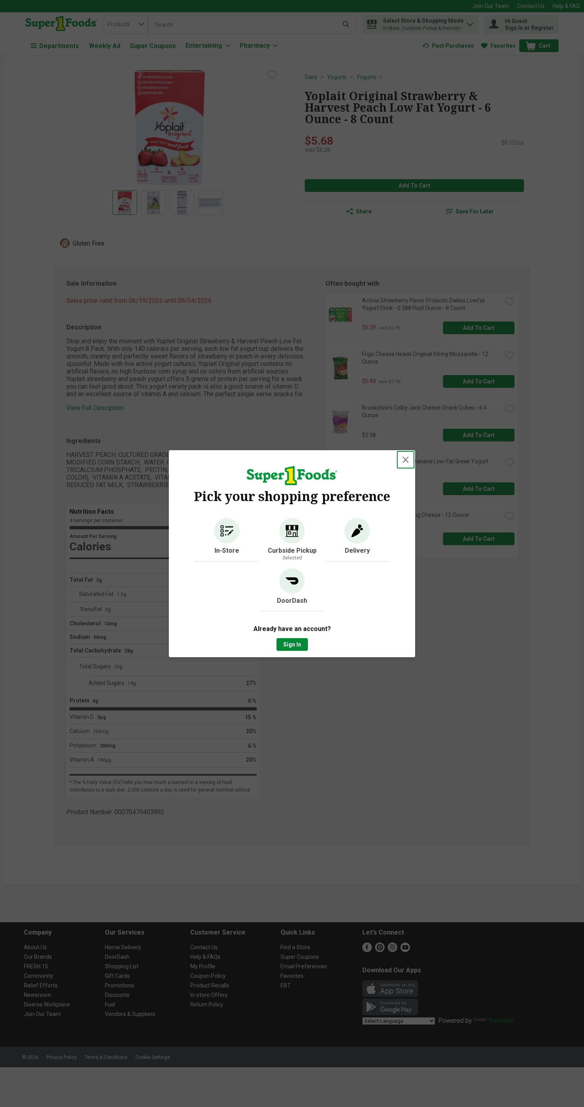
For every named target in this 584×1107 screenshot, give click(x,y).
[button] (226, 540)
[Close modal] (405, 459)
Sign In (292, 644)
